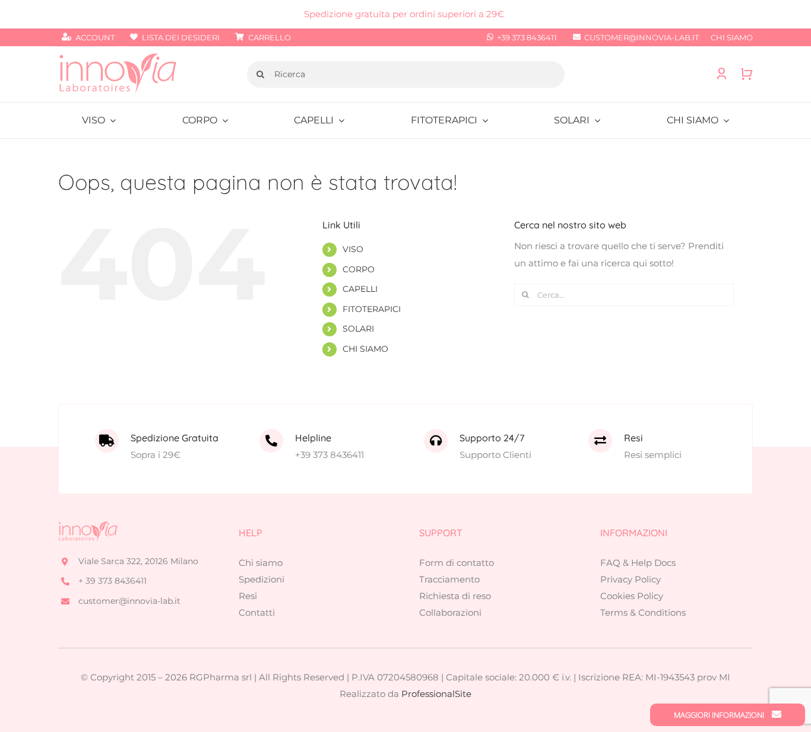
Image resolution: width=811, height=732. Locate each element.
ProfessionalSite (436, 693)
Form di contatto (456, 562)
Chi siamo (261, 562)
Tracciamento (449, 579)
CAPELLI (360, 289)
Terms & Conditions (643, 612)
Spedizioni (261, 579)
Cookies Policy (631, 595)
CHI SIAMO (365, 348)
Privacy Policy (630, 579)
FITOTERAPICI (372, 309)
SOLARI (358, 328)
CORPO (359, 269)
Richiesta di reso (455, 595)
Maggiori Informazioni (720, 714)
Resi (248, 595)
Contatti (257, 612)
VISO (353, 249)
